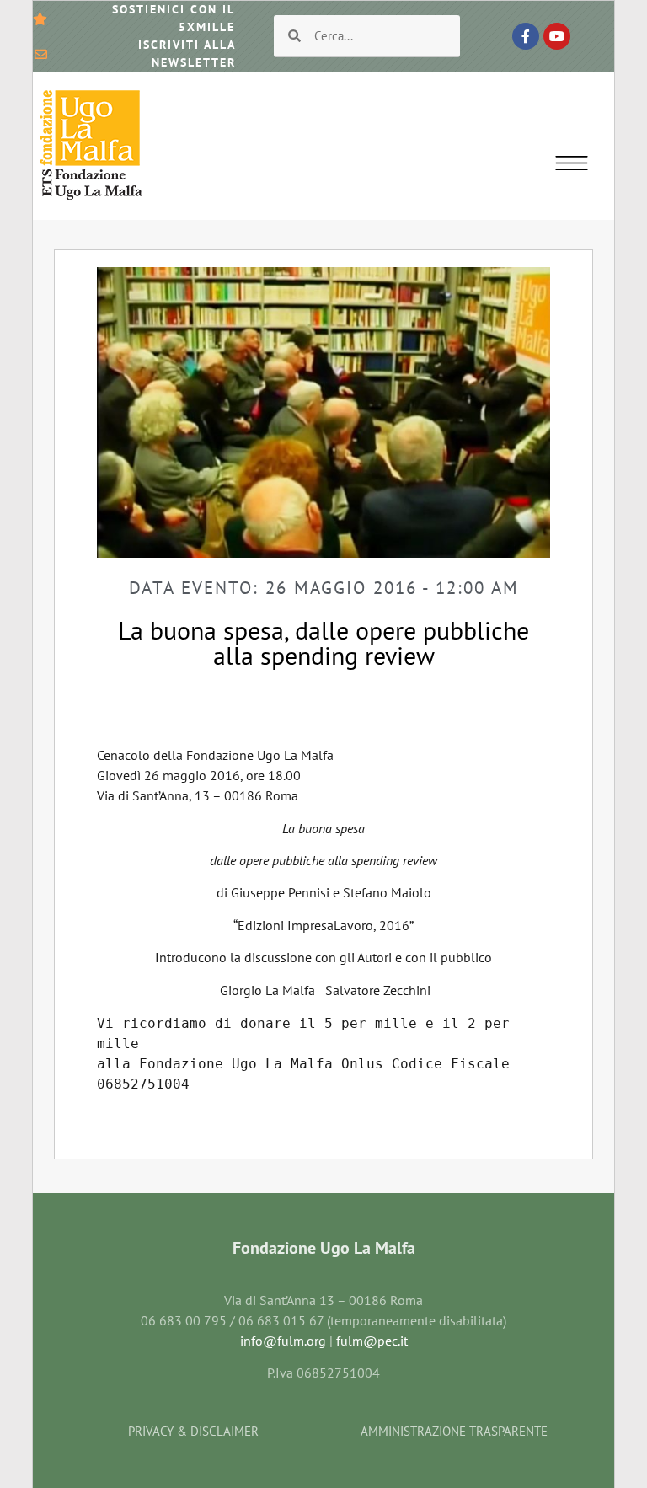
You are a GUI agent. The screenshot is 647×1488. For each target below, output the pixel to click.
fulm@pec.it (372, 1340)
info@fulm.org (283, 1340)
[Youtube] (556, 36)
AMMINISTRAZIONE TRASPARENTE (454, 1431)
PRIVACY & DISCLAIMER (193, 1431)
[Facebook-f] (525, 36)
